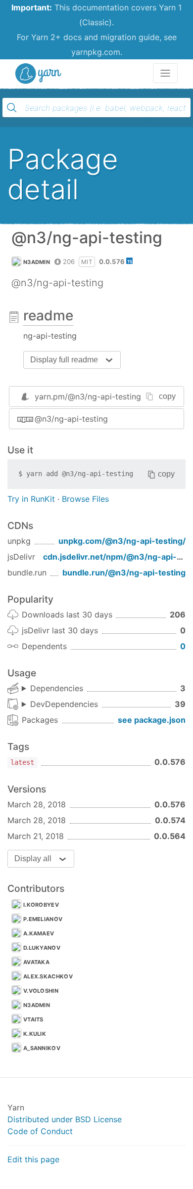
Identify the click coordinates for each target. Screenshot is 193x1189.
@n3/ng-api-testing (71, 419)
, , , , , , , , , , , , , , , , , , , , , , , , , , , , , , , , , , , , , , (60, 704)
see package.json (152, 720)
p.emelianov (42, 919)
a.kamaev (38, 933)
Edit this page (33, 1159)
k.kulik (34, 1033)
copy (167, 396)
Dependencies (56, 688)
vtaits (33, 1019)
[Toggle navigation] (165, 73)
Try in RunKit (31, 499)
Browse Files (85, 499)
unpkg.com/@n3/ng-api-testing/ (122, 541)
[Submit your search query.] (12, 108)
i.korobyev (41, 904)
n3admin (36, 262)
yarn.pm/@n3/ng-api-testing (88, 396)
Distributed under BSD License (64, 1119)
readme (48, 315)
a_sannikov (41, 1048)
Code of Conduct (40, 1131)
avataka (36, 962)
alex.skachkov (48, 976)
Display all (32, 858)
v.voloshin (40, 990)
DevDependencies (64, 704)
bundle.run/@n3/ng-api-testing (124, 572)
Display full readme (64, 359)
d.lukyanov (41, 947)
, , (52, 688)
